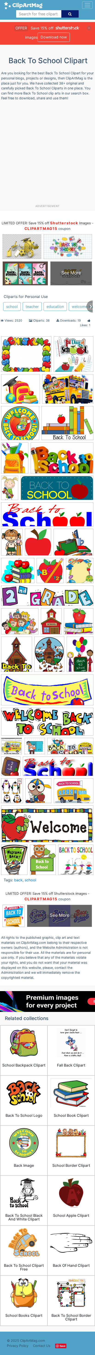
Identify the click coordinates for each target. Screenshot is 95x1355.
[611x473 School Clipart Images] (73, 544)
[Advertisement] (47, 154)
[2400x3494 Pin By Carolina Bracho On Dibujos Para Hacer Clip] (11, 544)
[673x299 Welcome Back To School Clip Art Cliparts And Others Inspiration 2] (47, 826)
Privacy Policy (17, 1346)
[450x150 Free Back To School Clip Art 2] (58, 768)
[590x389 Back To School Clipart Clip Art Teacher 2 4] (67, 391)
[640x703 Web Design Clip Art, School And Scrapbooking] (50, 572)
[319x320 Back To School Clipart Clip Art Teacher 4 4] (20, 425)
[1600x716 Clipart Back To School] (70, 748)
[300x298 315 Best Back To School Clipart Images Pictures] (73, 356)
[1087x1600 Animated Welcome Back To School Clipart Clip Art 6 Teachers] (51, 623)
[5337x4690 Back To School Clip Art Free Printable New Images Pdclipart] (20, 391)
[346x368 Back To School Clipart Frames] (79, 572)
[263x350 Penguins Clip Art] (12, 793)
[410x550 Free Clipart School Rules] (43, 862)
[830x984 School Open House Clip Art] (38, 544)
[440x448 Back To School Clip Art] (78, 623)
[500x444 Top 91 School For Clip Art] (17, 572)
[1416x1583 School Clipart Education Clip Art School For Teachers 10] (38, 793)
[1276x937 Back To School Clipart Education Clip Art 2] (67, 425)
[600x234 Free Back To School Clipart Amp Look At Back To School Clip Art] (57, 490)
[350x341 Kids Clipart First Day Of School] (75, 862)
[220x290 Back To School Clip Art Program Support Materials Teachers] (49, 656)
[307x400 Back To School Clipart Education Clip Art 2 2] (14, 460)
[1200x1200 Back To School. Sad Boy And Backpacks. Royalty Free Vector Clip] (34, 748)
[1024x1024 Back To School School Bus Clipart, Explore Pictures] (11, 748)
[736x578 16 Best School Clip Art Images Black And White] (26, 356)
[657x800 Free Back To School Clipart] (10, 768)
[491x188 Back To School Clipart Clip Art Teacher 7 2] (47, 692)
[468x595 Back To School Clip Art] (16, 656)
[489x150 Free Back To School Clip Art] (47, 517)
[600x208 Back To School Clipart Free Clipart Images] (47, 724)
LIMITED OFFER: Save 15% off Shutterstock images (46, 894)
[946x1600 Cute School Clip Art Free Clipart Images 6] (9, 490)
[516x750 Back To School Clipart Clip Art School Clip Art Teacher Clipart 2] (80, 656)
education (55, 306)
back (18, 880)
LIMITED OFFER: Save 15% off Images (46, 223)
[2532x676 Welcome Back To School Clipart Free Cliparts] (47, 598)
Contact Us (41, 1346)
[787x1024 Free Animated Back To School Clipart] (14, 862)
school (12, 306)
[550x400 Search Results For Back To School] (73, 793)
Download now (54, 37)
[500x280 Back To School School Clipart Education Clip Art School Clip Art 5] (62, 460)
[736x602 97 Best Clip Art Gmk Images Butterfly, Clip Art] (19, 623)
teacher (32, 306)
